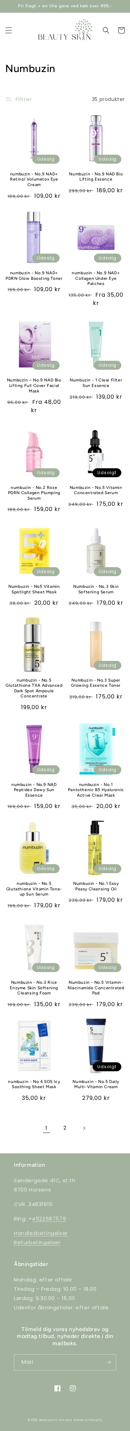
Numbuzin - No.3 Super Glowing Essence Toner (96, 683)
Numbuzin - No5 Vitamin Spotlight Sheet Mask (34, 589)
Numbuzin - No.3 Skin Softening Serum (96, 589)
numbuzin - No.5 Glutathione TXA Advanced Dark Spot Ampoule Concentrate (34, 688)
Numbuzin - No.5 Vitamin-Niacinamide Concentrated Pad (96, 987)
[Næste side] (84, 1128)
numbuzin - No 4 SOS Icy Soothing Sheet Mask (34, 1084)
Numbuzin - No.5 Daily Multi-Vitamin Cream (95, 1084)
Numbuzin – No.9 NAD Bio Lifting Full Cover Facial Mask (34, 385)
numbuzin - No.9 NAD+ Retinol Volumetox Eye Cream (34, 179)
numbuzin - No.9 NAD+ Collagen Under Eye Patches (96, 278)
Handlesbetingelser (41, 1233)
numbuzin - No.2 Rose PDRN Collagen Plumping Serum (34, 493)
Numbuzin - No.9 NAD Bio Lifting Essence (96, 177)
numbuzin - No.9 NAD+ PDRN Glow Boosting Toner (34, 275)
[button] (8, 30)
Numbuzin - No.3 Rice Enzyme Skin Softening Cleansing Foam (34, 987)
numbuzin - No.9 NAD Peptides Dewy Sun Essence (34, 790)
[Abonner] (108, 1362)
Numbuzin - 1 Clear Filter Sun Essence (96, 383)
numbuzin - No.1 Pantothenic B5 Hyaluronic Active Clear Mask (96, 790)
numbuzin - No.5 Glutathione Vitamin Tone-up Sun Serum (34, 889)
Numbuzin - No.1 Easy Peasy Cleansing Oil (96, 886)
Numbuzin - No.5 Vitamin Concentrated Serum (96, 490)
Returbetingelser (37, 1242)
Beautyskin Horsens (55, 1420)
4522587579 (49, 1218)
